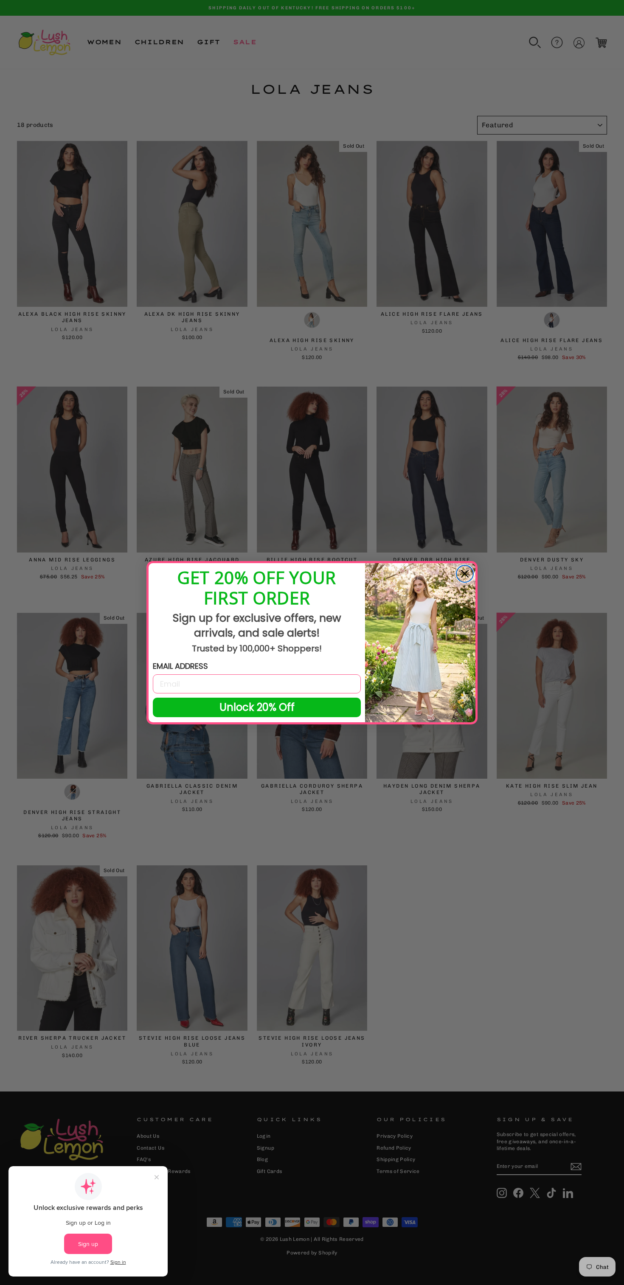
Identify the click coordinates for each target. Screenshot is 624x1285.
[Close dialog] (464, 573)
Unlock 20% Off (257, 707)
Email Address (180, 666)
